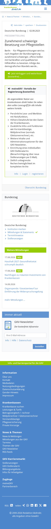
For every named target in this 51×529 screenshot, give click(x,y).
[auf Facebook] (36, 505)
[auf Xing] (24, 505)
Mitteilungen (21, 232)
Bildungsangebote (11, 469)
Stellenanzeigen (15, 238)
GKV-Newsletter (10, 448)
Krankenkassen (11, 402)
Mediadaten (8, 383)
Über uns (7, 376)
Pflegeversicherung (11, 422)
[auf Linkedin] (32, 505)
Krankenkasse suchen (13, 406)
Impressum (8, 395)
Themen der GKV (10, 445)
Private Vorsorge (10, 425)
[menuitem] (3, 16)
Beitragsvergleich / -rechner (16, 412)
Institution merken (17, 229)
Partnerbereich (10, 486)
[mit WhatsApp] (27, 505)
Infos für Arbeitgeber (12, 472)
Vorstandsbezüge (11, 419)
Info (7, 340)
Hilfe (14, 340)
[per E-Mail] (44, 505)
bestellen (39, 346)
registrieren (38, 173)
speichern (29, 25)
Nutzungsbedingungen (13, 386)
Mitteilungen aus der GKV (15, 439)
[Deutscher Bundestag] (25, 210)
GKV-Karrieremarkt (13, 458)
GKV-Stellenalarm (11, 466)
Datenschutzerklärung (13, 389)
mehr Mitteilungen (14, 299)
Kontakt (6, 380)
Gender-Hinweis (10, 392)
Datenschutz (25, 340)
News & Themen (12, 432)
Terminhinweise (15, 235)
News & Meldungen (12, 436)
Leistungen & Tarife (12, 409)
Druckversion (41, 25)
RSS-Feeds (7, 451)
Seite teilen (18, 25)
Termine (6, 442)
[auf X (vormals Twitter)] (40, 505)
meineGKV (7, 483)
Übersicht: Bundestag (35, 187)
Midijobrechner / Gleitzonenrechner (20, 416)
